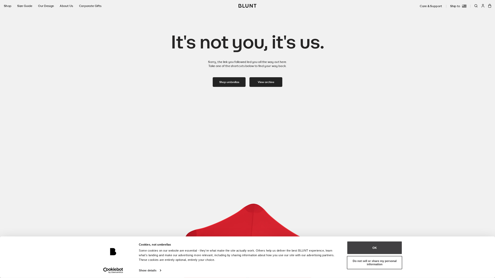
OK (374, 247)
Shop (7, 6)
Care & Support (431, 6)
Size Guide (24, 6)
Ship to (455, 6)
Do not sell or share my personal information (375, 262)
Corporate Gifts (90, 6)
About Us (66, 6)
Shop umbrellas (229, 82)
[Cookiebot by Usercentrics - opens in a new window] (113, 270)
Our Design (46, 6)
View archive (266, 82)
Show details (147, 270)
